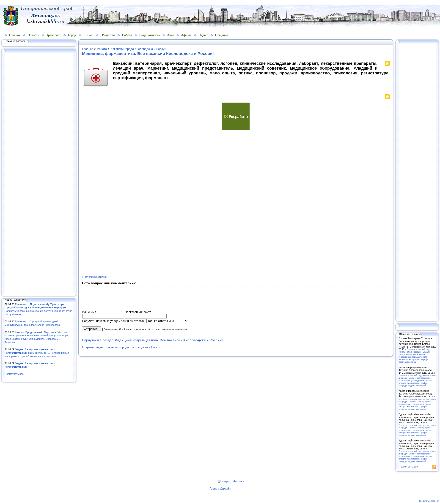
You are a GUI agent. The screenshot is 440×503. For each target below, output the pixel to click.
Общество (108, 35)
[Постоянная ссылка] (94, 276)
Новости (33, 35)
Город (72, 35)
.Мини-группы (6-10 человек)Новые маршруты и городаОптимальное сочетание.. (37, 352)
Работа (127, 35)
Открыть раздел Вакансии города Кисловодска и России (121, 347)
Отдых (203, 35)
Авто (170, 35)
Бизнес (88, 35)
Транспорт (54, 35)
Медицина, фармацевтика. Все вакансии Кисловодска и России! (148, 53)
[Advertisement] (39, 173)
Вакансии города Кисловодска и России (138, 49)
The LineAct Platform (429, 501)
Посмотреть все (14, 373)
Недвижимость (149, 35)
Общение (221, 35)
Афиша (186, 35)
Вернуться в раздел (152, 340)
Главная (14, 35)
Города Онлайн (220, 488)
